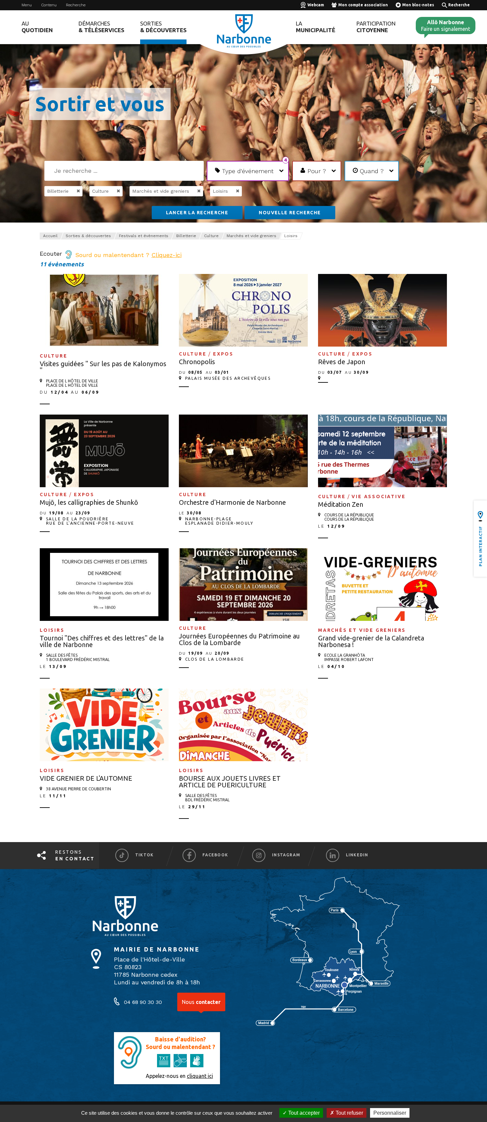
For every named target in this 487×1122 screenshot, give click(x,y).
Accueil (50, 235)
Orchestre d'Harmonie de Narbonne (232, 502)
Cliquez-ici (166, 254)
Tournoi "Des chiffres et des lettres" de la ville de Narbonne (102, 641)
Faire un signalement (445, 25)
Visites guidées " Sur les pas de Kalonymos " (103, 367)
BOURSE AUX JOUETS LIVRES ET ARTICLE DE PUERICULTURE (230, 781)
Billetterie (186, 235)
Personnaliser (389, 1113)
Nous (201, 1002)
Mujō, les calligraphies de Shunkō (89, 502)
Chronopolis (197, 361)
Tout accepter (303, 1113)
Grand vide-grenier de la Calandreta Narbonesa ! (371, 641)
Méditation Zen (340, 504)
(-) (71, 191)
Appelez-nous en (179, 1076)
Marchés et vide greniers (251, 235)
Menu (27, 5)
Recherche (75, 5)
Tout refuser (348, 1113)
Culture (211, 235)
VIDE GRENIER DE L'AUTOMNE (86, 778)
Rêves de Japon (341, 361)
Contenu (49, 5)
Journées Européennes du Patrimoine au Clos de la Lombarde (239, 639)
